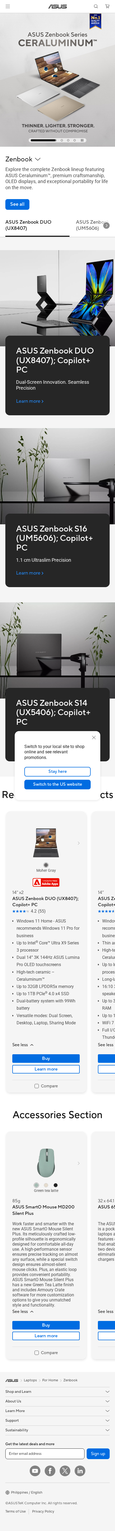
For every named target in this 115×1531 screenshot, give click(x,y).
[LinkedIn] (80, 1471)
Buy (46, 1058)
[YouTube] (35, 1471)
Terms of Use (15, 1511)
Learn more (45, 1069)
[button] (7, 6)
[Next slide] (106, 225)
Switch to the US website (57, 784)
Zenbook (70, 1380)
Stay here (57, 771)
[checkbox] (46, 1086)
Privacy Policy (43, 1511)
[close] (94, 737)
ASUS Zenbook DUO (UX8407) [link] (28, 225)
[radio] (46, 865)
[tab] (32, 140)
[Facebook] (50, 1471)
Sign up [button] (98, 1453)
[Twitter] (65, 1471)
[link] (57, 7)
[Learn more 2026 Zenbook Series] (57, 145)
